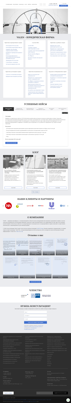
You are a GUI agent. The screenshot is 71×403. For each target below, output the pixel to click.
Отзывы (49, 365)
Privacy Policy (25, 401)
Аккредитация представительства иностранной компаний (10, 340)
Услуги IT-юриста (29, 341)
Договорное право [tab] (51, 109)
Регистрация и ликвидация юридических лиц (13, 353)
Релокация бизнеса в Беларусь (10, 359)
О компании (9, 4)
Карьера (49, 361)
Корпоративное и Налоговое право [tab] (30, 109)
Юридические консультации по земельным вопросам (35, 351)
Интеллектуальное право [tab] (62, 109)
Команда (21, 4)
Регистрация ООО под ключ (12, 45)
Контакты (34, 4)
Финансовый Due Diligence (34, 53)
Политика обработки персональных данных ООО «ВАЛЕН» (15, 399)
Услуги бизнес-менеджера (12, 62)
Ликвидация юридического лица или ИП (12, 342)
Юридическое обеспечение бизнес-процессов (33, 361)
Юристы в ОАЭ (50, 352)
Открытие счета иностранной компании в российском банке (12, 351)
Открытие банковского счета (9, 348)
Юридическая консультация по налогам (34, 343)
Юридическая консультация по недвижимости (32, 346)
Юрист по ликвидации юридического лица (57, 348)
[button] (60, 3)
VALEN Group (40, 228)
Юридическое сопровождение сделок (55, 342)
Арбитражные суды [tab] (8, 109)
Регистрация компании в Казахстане (11, 355)
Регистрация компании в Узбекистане (11, 357)
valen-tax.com (19, 231)
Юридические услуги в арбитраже (58, 53)
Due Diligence (31, 55)
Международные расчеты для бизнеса (11, 344)
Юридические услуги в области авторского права (35, 354)
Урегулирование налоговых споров (58, 55)
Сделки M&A (31, 45)
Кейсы (29, 4)
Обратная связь (63, 5)
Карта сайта (48, 399)
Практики (15, 4)
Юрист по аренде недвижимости (54, 346)
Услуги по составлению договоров (13, 74)
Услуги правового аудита (30, 339)
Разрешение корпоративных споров (58, 52)
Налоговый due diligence (8, 346)
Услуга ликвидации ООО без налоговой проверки (34, 337)
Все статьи (35, 192)
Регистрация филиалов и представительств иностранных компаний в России (13, 57)
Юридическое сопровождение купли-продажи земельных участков (55, 340)
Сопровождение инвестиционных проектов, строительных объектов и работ (36, 93)
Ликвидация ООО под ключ (12, 60)
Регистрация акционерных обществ (14, 47)
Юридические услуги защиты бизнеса (33, 356)
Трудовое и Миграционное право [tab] (40, 109)
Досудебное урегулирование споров (36, 90)
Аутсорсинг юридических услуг (13, 64)
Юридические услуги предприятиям (33, 358)
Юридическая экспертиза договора (14, 76)
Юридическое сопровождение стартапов (56, 344)
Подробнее (13, 187)
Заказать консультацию (11, 142)
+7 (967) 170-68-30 (7, 374)
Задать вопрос (8, 393)
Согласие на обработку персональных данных (36, 399)
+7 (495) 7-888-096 (53, 3)
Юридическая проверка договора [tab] (19, 109)
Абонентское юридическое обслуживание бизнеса (12, 337)
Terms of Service (33, 401)
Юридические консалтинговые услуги (33, 348)
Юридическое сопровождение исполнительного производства (54, 337)
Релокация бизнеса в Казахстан (10, 361)
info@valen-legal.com (53, 5)
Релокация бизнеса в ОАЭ (9, 363)
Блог (26, 4)
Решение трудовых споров (56, 84)
